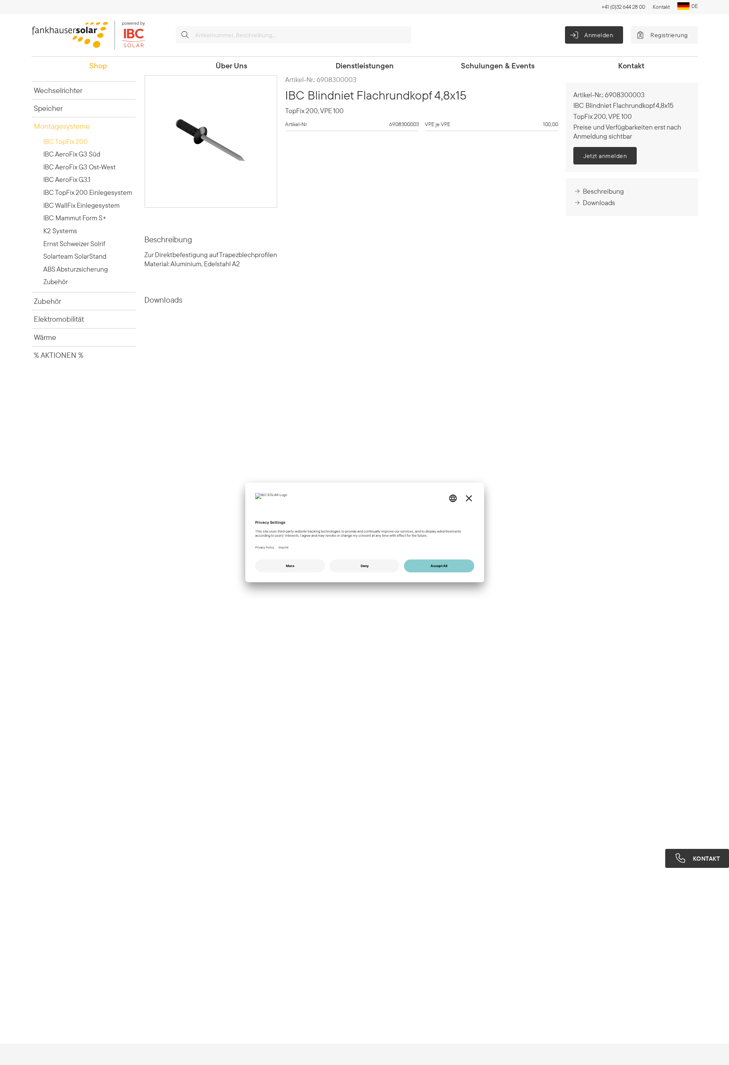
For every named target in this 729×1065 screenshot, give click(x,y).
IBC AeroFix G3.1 (66, 179)
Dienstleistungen (365, 65)
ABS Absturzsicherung (75, 269)
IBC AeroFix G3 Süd (71, 154)
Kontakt (661, 6)
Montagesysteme (62, 126)
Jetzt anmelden (605, 156)
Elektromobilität (59, 319)
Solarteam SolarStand (74, 256)
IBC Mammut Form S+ (74, 217)
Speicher (48, 108)
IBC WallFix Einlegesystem (81, 205)
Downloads (599, 202)
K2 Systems (60, 230)
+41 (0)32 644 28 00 (623, 6)
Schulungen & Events (498, 65)
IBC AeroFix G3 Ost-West (79, 167)
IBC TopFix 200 (65, 141)
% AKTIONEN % (59, 355)
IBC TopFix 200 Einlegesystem (87, 192)
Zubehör (55, 281)
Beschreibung (603, 191)
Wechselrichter (58, 90)
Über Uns (231, 65)
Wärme (45, 337)
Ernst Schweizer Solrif (74, 243)
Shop (98, 65)
